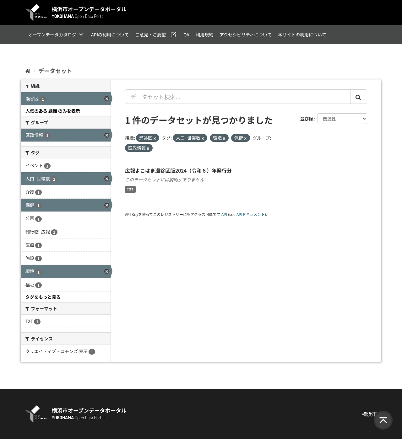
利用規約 (204, 34)
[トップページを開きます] (76, 12)
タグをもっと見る (43, 297)
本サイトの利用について (302, 34)
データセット (55, 71)
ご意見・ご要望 (150, 34)
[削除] (154, 138)
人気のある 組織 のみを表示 (52, 111)
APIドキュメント (250, 214)
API (224, 214)
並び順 (306, 118)
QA (186, 34)
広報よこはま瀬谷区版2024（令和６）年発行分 (178, 170)
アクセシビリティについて (246, 34)
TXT (130, 189)
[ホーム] (27, 71)
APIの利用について (110, 34)
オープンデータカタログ (52, 34)
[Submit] (358, 96)
